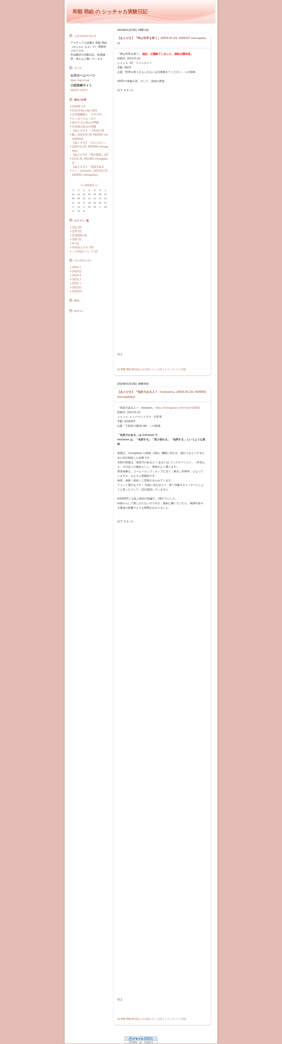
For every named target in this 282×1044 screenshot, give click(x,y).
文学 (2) (76, 231)
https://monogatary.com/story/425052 (177, 407)
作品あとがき (139, 369)
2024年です (79, 106)
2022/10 (77, 291)
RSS (76, 300)
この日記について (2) (84, 251)
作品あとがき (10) (83, 247)
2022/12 (77, 287)
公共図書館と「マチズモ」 (88, 114)
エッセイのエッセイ (84, 118)
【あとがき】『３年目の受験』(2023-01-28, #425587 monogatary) (90, 134)
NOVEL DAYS (79, 90)
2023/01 (89, 185)
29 (73, 211)
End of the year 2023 (84, 110)
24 (84, 207)
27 (100, 207)
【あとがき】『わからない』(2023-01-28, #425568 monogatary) (90, 146)
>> (96, 185)
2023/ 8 (76, 275)
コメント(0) (155, 369)
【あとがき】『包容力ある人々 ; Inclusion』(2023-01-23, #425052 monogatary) (90, 170)
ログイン (79, 311)
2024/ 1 (76, 267)
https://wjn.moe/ (80, 80)
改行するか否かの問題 (85, 122)
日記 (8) (76, 227)
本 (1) (75, 243)
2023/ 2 (76, 279)
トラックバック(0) (175, 369)
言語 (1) (76, 239)
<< (82, 185)
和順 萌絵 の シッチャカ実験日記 (110, 11)
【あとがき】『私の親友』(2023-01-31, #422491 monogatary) (90, 158)
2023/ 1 (76, 283)
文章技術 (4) (79, 235)
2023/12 (77, 271)
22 (73, 207)
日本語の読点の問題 (84, 126)
